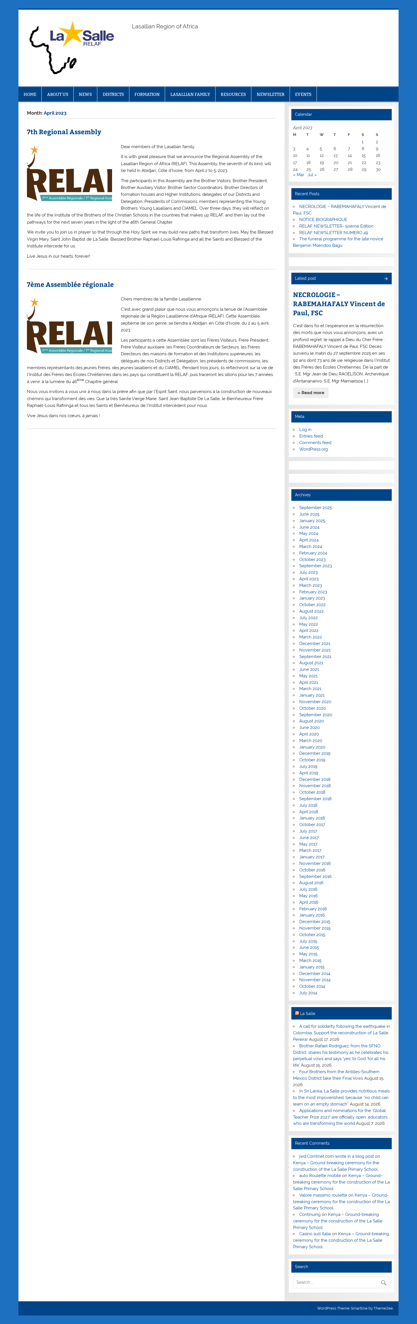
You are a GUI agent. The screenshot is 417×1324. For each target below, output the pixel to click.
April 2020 (309, 734)
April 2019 (308, 773)
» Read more (311, 392)
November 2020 (315, 701)
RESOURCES (233, 94)
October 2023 (312, 559)
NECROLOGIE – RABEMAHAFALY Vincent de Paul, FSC (339, 303)
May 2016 (308, 895)
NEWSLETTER (271, 94)
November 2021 (314, 650)
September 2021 (315, 656)
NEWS (85, 94)
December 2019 (314, 753)
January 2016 (312, 915)
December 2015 (314, 921)
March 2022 (310, 637)
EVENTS (303, 94)
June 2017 (309, 837)
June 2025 (309, 514)
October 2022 (312, 604)
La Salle (307, 1013)
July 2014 (308, 992)
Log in (305, 429)
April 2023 (309, 578)
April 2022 (309, 630)
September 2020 (315, 714)
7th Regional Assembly (64, 131)
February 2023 (313, 591)
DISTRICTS (113, 94)
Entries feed (311, 436)
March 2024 (310, 546)
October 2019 (312, 759)
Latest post (305, 278)
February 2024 (313, 553)
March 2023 (310, 585)
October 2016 (312, 870)
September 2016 (315, 876)
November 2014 (314, 979)
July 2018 (308, 805)
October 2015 (312, 934)
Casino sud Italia (315, 1233)
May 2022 (308, 624)
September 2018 (315, 798)
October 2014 (312, 986)
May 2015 (308, 954)
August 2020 (311, 721)
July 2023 (308, 572)
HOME (30, 94)
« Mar (298, 174)
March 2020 (310, 740)
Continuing (310, 1214)
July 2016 (308, 889)
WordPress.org (313, 449)
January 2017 (312, 856)
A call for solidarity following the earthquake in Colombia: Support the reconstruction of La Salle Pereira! (341, 1033)
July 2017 (308, 831)
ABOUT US (57, 94)
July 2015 (308, 941)
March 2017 (310, 850)
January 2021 (312, 695)
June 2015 (309, 947)
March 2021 (310, 688)
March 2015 (310, 960)
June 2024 (309, 527)
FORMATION (147, 94)
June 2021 (309, 669)
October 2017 (312, 824)
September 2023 (315, 565)
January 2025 (312, 520)
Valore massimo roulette (323, 1195)
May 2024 (308, 533)
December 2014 (314, 973)
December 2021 (314, 643)
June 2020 (309, 727)
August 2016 (311, 882)
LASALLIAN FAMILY (190, 94)
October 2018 (312, 792)
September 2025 (315, 507)
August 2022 (311, 611)
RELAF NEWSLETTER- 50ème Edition (336, 226)
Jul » (312, 174)
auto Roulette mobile (320, 1175)
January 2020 (312, 747)
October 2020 (312, 708)
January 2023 (312, 598)
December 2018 (314, 779)
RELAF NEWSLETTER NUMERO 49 (333, 232)
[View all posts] (385, 279)
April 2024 (309, 540)
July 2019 (308, 766)
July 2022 (308, 617)
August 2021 (311, 662)
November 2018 (315, 785)
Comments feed (315, 442)
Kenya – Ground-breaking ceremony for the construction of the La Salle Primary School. (341, 1182)
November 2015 (314, 928)
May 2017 (308, 844)
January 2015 (312, 967)
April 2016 (308, 902)
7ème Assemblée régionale (70, 284)
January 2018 (312, 818)
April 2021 (308, 682)
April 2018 (308, 811)
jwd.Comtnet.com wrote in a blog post (336, 1156)
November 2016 (315, 863)
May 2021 (308, 675)
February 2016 (313, 908)
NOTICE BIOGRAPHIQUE (323, 219)
